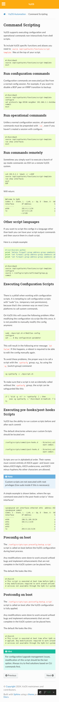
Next (49, 675)
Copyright (11, 686)
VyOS (31, 4)
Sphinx (17, 694)
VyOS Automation (17, 14)
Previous (11, 675)
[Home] (5, 14)
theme (31, 694)
